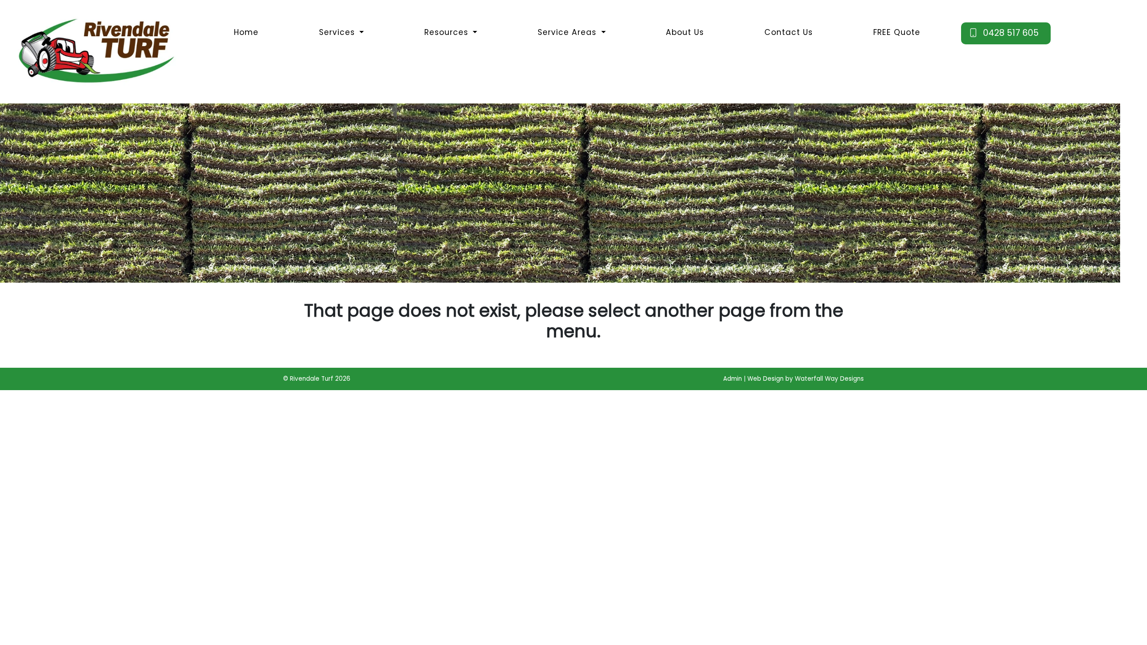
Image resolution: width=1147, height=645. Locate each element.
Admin (732, 378)
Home (246, 32)
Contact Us (788, 32)
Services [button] (338, 32)
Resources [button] (447, 32)
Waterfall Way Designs (829, 378)
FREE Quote (896, 32)
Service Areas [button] (568, 32)
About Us (685, 32)
